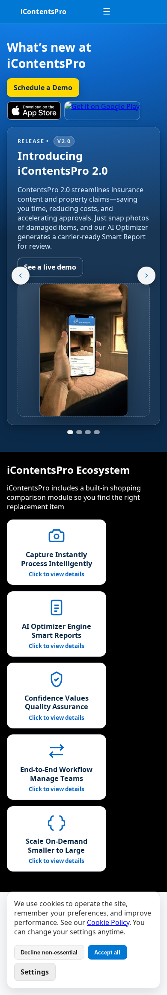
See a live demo (50, 267)
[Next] (146, 276)
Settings (35, 972)
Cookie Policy (108, 922)
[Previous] (21, 276)
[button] (56, 552)
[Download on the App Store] (34, 110)
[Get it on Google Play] (102, 110)
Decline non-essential (49, 952)
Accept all (107, 952)
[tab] (70, 432)
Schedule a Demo (43, 87)
